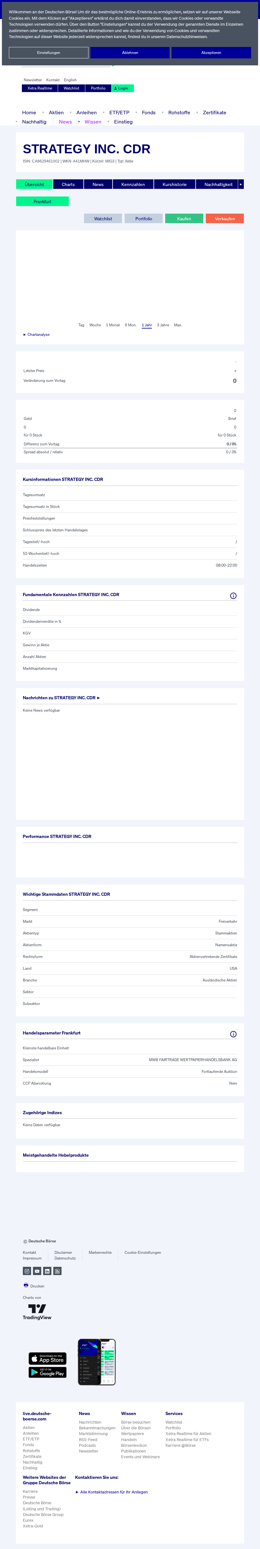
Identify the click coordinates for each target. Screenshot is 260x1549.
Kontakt (53, 79)
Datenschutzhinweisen (186, 36)
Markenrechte (100, 1252)
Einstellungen (48, 52)
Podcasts (87, 1445)
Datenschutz (65, 1258)
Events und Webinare (140, 1456)
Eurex (28, 1520)
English (70, 79)
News (65, 121)
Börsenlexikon (134, 1445)
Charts (68, 184)
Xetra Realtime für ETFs (187, 1439)
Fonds (149, 112)
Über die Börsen (136, 1428)
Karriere (30, 1491)
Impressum (32, 1258)
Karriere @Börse (181, 1445)
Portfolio (98, 88)
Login (123, 88)
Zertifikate (214, 112)
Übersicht (34, 184)
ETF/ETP (119, 112)
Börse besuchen (135, 1422)
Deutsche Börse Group (43, 1514)
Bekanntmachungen (97, 1428)
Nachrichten (90, 1422)
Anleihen (86, 112)
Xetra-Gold (33, 1526)
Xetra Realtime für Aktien (188, 1433)
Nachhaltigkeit (219, 184)
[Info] (233, 596)
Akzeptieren (211, 52)
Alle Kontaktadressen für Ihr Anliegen (111, 1492)
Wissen (93, 121)
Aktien (56, 112)
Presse (29, 1497)
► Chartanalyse (36, 334)
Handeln (129, 1439)
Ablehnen (130, 52)
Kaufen (184, 219)
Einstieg (123, 121)
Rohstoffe (179, 112)
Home (29, 112)
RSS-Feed (88, 1439)
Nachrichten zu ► (62, 698)
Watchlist (71, 88)
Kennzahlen (133, 184)
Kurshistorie (175, 184)
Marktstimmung (93, 1433)
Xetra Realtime (40, 88)
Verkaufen (225, 219)
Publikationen (133, 1451)
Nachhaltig (34, 121)
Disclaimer (63, 1252)
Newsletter (33, 79)
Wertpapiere (132, 1433)
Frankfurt (42, 201)
